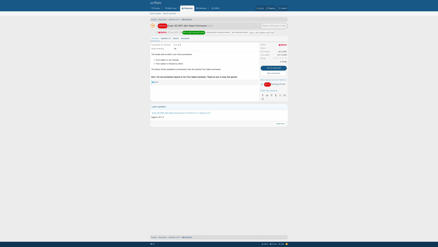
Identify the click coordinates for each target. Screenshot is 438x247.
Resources (188, 8)
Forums (157, 8)
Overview (155, 38)
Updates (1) (166, 38)
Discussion (185, 38)
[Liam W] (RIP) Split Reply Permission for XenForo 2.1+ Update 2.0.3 (181, 113)
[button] (162, 8)
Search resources (169, 13)
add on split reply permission (193, 32)
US (153, 244)
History (176, 38)
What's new (172, 8)
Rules (266, 244)
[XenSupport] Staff (275, 84)
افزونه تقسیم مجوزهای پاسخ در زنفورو (262, 32)
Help (282, 244)
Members (203, 8)
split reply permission (240, 32)
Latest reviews (155, 13)
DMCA (216, 8)
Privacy (274, 244)
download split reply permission (218, 32)
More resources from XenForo (273, 80)
